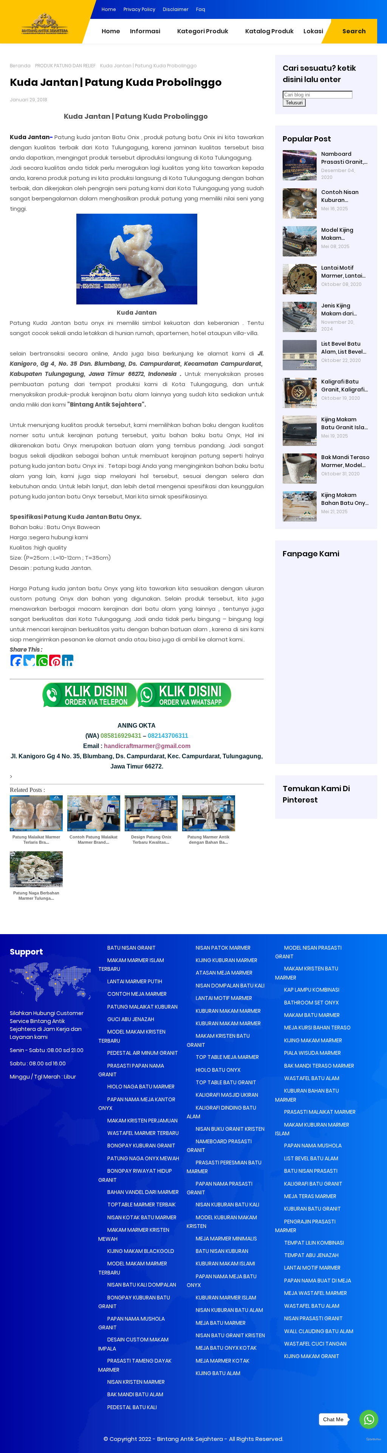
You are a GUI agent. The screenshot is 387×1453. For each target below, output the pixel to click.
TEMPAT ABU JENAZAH (311, 1255)
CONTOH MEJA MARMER (136, 994)
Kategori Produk (202, 31)
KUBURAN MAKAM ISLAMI (225, 1263)
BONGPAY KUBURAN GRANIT (140, 1145)
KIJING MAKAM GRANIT (311, 1356)
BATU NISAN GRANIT (131, 948)
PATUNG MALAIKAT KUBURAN (142, 1007)
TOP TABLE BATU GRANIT (225, 1082)
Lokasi (313, 31)
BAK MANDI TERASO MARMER (318, 1066)
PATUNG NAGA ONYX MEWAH (142, 1158)
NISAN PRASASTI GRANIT (313, 1318)
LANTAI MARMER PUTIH (134, 981)
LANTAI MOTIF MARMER (223, 998)
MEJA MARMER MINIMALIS (226, 1238)
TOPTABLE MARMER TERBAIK (141, 1204)
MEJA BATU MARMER (220, 1323)
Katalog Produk (269, 31)
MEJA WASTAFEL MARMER (315, 1293)
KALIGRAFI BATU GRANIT (312, 1184)
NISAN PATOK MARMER (223, 948)
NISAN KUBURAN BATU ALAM (229, 1310)
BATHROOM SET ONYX (311, 1002)
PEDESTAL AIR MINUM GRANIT (142, 1053)
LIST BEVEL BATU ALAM (310, 1158)
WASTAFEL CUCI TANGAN (315, 1343)
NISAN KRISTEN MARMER (135, 1382)
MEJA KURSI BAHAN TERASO (317, 1027)
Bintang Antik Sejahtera (190, 1439)
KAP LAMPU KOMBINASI (311, 990)
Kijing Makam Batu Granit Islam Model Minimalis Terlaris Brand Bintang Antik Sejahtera (345, 424)
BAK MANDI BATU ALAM (134, 1394)
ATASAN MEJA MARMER (223, 972)
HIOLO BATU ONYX (217, 1070)
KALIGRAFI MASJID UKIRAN (226, 1095)
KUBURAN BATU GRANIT (312, 1208)
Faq (200, 9)
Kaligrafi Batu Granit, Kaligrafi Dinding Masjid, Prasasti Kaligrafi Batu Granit (344, 386)
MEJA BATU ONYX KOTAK (226, 1348)
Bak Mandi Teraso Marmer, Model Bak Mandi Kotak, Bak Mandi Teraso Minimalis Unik (345, 461)
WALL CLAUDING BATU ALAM (318, 1331)
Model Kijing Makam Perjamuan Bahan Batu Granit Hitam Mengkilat (345, 234)
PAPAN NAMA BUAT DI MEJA (317, 1280)
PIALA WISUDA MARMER (312, 1053)
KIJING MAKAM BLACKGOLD (140, 1251)
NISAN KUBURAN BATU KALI (227, 1204)
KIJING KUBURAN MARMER (226, 960)
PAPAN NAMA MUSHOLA (312, 1145)
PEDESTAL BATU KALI (131, 1407)
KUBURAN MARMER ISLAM (225, 1297)
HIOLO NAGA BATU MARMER (140, 1086)
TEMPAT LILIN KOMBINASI (313, 1243)
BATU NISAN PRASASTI (310, 1171)
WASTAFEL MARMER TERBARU (142, 1133)
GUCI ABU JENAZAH (130, 1019)
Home (109, 9)
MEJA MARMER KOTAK (222, 1361)
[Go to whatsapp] (368, 1419)
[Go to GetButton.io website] (369, 1439)
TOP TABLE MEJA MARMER (227, 1057)
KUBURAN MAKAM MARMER (228, 1011)
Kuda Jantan (30, 137)
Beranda (20, 65)
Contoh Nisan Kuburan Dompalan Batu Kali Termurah (343, 196)
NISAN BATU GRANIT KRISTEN (230, 1335)
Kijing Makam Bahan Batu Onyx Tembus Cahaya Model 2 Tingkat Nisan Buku (344, 499)
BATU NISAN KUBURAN (221, 1251)
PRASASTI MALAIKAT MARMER (319, 1112)
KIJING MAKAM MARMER (312, 1040)
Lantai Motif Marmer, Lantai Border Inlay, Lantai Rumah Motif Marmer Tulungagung (341, 272)
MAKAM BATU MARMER (311, 1015)
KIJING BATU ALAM (217, 1373)
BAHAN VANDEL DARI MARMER (142, 1192)
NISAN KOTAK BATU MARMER (141, 1217)
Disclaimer (176, 9)
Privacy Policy (139, 9)
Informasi (145, 31)
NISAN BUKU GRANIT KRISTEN (230, 1129)
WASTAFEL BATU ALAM (311, 1078)
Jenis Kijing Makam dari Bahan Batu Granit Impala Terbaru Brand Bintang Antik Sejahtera (341, 310)
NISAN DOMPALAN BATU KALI (230, 985)
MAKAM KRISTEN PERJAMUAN (142, 1120)
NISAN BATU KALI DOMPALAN (141, 1284)
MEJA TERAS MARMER (309, 1196)
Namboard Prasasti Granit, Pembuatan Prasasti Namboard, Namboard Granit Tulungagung (342, 158)
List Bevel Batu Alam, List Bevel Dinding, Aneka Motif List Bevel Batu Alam (342, 348)
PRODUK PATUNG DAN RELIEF (65, 65)
